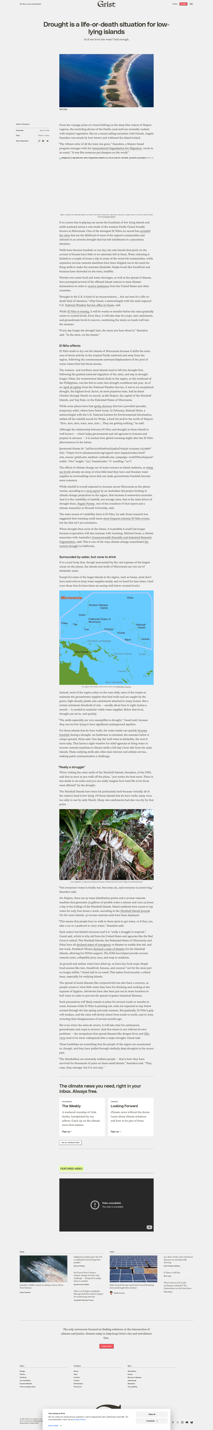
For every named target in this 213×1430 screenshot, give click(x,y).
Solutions (23, 1377)
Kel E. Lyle (167, 1276)
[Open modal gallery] (106, 185)
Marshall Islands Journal (135, 910)
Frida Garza (168, 1292)
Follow (175, 4)
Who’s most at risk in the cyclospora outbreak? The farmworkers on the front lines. (178, 1285)
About (76, 1371)
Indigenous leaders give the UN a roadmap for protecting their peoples (88, 1260)
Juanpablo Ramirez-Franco (84, 1300)
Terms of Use (24, 1423)
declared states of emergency (94, 944)
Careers (76, 1380)
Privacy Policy (34, 1423)
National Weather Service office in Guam (89, 305)
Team (75, 1374)
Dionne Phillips (79, 1266)
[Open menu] (191, 4)
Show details (53, 1426)
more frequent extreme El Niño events (126, 518)
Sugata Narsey (86, 503)
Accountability (25, 1380)
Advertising (132, 1380)
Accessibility (132, 1387)
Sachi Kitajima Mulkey (172, 1266)
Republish (131, 1383)
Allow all (152, 1414)
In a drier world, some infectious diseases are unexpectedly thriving (178, 1260)
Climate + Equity (43, 135)
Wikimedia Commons (124, 687)
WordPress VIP (38, 1421)
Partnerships (78, 1383)
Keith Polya (63, 109)
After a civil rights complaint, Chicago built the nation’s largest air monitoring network (88, 1294)
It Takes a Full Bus (172, 1272)
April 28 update (72, 387)
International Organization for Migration (117, 148)
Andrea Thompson (23, 124)
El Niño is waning (78, 311)
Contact (77, 1377)
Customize (150, 1421)
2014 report (93, 490)
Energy (22, 1371)
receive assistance (98, 286)
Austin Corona (119, 1293)
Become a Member (134, 1377)
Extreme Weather (26, 1383)
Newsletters (132, 1371)
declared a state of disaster (109, 949)
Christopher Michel (109, 217)
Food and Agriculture (27, 1387)
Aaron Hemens (25, 1292)
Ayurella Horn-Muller (81, 1284)
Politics (22, 1374)
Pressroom (78, 1387)
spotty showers (103, 406)
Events (130, 1374)
